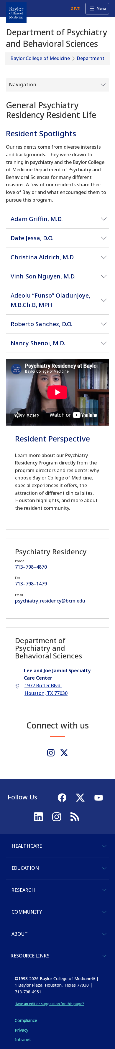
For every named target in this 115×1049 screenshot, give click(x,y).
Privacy (21, 1030)
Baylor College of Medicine (40, 58)
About (20, 934)
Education (25, 868)
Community (27, 912)
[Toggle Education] (104, 868)
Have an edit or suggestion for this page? (49, 1003)
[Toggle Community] (104, 912)
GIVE (75, 8)
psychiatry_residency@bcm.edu (50, 600)
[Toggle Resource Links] (104, 956)
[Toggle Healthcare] (104, 846)
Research (23, 890)
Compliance (26, 1020)
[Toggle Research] (104, 890)
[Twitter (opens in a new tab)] (64, 752)
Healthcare (27, 846)
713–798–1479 (31, 583)
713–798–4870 (31, 567)
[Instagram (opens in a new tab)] (51, 752)
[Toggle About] (104, 934)
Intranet (23, 1039)
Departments (92, 58)
